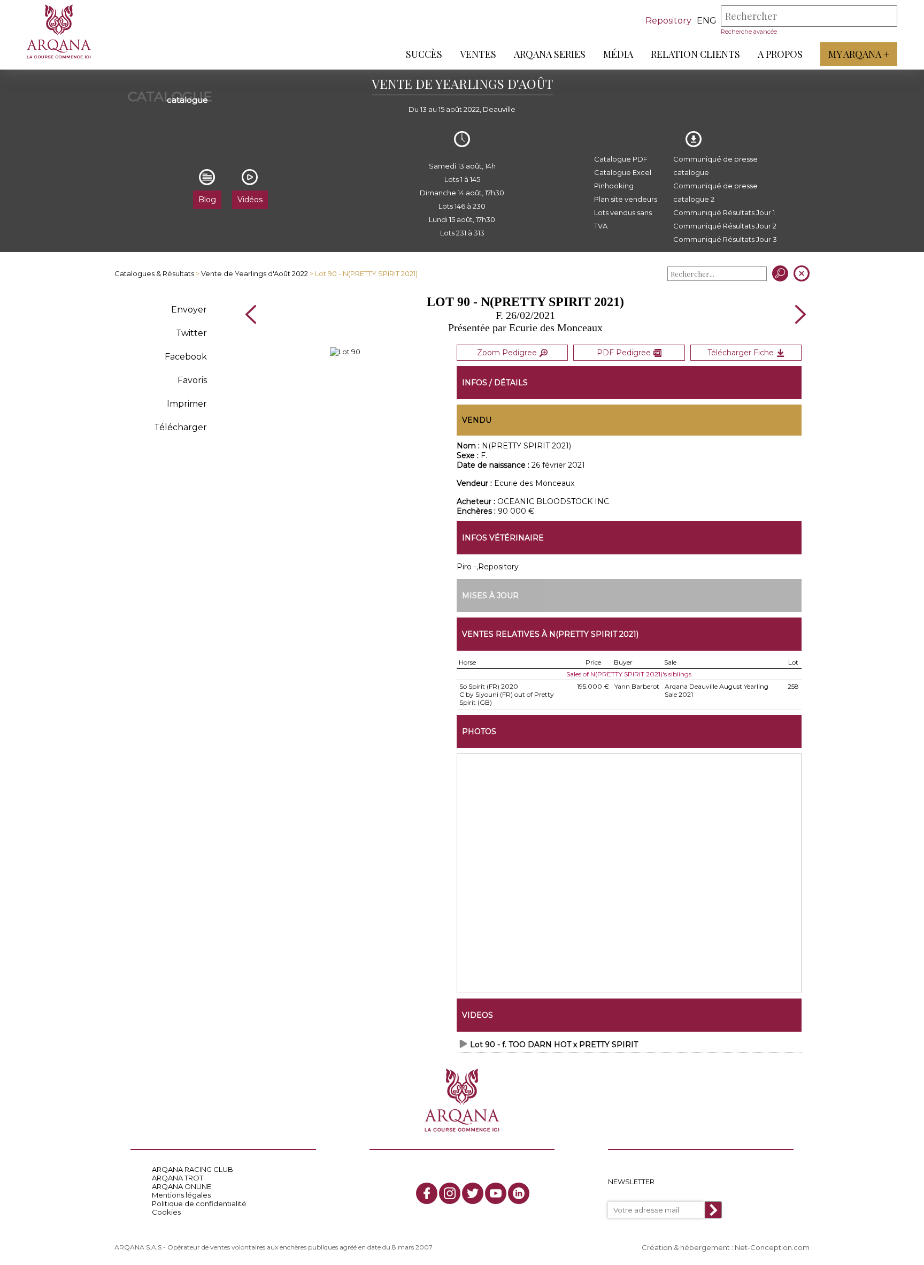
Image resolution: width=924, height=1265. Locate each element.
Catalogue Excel (622, 172)
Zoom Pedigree (507, 352)
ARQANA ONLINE (181, 1186)
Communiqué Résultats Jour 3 (725, 239)
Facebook (186, 357)
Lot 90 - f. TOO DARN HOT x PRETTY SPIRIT (554, 1044)
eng (707, 21)
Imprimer (187, 404)
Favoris (192, 380)
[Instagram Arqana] (449, 1193)
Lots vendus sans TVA (623, 219)
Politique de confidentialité (199, 1203)
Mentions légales (181, 1195)
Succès (424, 54)
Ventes (478, 54)
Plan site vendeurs (625, 199)
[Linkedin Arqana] (518, 1193)
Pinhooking (614, 185)
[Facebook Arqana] (426, 1193)
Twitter (191, 333)
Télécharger (180, 427)
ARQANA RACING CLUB (192, 1169)
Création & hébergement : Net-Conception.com (726, 1247)
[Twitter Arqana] (472, 1193)
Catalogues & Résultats (154, 273)
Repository (668, 21)
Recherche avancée (749, 31)
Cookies (166, 1212)
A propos (780, 54)
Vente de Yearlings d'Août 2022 (254, 273)
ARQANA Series (550, 54)
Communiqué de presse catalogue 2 (715, 192)
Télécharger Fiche (740, 352)
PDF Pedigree (624, 352)
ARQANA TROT (177, 1177)
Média (618, 54)
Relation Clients (695, 54)
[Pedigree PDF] (345, 351)
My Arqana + (858, 54)
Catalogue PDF (621, 159)
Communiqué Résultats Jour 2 (724, 226)
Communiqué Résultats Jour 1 (724, 212)
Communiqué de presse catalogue (715, 166)
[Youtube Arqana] (495, 1193)
